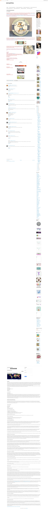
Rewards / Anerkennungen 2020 (19, 7)
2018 (37, 110)
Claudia (9, 135)
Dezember (38, 113)
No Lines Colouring (39, 207)
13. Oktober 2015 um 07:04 (12, 140)
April (37, 167)
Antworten (9, 97)
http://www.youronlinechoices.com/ (27, 481)
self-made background (38, 210)
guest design (38, 202)
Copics (37, 198)
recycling (38, 209)
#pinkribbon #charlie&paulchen (38, 187)
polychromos (38, 208)
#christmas (38, 177)
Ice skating (38, 149)
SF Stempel (38, 211)
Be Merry (40, 74)
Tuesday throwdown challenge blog (20, 15)
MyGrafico (14, 39)
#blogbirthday (38, 175)
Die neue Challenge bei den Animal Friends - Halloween (39, 161)
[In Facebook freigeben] (16, 80)
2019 (37, 109)
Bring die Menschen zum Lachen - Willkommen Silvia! (39, 151)
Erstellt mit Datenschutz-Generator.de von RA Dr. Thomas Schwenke (13, 506)
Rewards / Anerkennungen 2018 (34, 7)
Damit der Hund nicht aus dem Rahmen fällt (39, 137)
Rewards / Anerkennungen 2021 (12, 7)
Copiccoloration (38, 197)
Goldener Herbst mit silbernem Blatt (39, 157)
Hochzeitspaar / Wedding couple (38, 118)
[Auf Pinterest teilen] (17, 80)
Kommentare (38, 330)
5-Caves (37, 193)
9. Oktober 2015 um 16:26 (13, 126)
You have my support (38, 129)
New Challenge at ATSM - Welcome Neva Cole (39, 128)
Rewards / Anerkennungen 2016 (10, 8)
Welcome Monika (39, 148)
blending (38, 195)
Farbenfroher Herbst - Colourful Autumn (38, 155)
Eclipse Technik (38, 200)
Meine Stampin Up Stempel (29, 8)
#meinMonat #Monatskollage (38, 183)
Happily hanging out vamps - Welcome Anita (39, 134)
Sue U (8, 145)
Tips (37, 217)
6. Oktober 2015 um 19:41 (12, 103)
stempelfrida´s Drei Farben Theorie (38, 214)
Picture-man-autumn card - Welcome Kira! (39, 147)
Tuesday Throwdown (39, 324)
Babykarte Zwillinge (40, 78)
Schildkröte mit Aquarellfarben (40, 82)
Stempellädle (38, 323)
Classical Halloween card (38, 132)
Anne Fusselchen (38, 322)
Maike (8, 99)
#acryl (37, 173)
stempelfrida (10, 3)
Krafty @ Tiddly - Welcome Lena (39, 140)
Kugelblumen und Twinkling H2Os (39, 121)
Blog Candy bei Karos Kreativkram (38, 158)
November (38, 114)
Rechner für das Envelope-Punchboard (38, 362)
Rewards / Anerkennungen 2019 (26, 7)
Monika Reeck (9, 112)
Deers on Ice (14, 53)
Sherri (8, 103)
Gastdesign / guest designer (23, 8)
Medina (37, 206)
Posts (37, 329)
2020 (37, 108)
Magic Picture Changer (38, 204)
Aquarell (37, 194)
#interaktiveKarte (38, 181)
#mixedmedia (38, 184)
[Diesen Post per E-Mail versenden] (14, 80)
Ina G (8, 118)
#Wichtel (37, 192)
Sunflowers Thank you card (39, 116)
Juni (37, 165)
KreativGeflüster (38, 326)
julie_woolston (9, 126)
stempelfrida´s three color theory (39, 215)
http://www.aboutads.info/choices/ (17, 481)
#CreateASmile (38, 179)
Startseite (7, 7)
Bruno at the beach (39, 335)
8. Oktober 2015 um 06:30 (11, 118)
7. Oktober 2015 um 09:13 (13, 112)
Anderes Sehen (38, 363)
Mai (37, 166)
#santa (37, 188)
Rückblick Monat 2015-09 (39, 144)
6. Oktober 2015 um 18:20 (12, 99)
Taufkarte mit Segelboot (38, 138)
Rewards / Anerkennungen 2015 (17, 8)
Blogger (27, 508)
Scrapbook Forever (38, 320)
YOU (37, 130)
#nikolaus (38, 186)
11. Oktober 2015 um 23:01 (12, 135)
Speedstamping (38, 213)
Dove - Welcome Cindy (40, 67)
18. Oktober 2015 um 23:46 (12, 145)
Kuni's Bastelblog (38, 347)
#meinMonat (38, 182)
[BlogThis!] (15, 80)
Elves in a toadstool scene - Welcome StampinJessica (39, 142)
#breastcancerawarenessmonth (39, 176)
